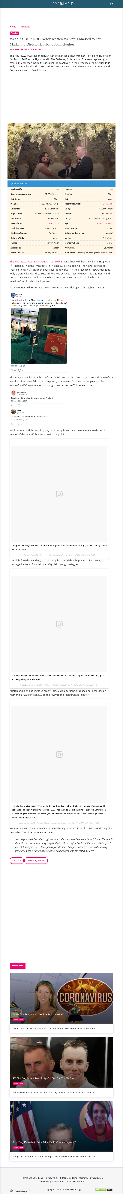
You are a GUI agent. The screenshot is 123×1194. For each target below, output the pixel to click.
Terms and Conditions (32, 1178)
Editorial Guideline (68, 1178)
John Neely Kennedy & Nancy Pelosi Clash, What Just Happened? (44, 1142)
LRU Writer (17, 49)
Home (13, 26)
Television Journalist (36, 860)
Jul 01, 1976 (53, 223)
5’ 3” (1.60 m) (107, 203)
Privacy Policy (51, 1178)
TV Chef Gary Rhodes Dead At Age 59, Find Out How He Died (43, 1078)
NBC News (16, 860)
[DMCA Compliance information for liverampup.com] (104, 1190)
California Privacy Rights (91, 1178)
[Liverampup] (62, 3)
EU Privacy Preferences (52, 1181)
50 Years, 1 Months (104, 223)
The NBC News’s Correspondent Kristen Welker (36, 261)
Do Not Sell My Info (75, 1181)
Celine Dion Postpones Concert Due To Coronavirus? (38, 1014)
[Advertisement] (61, 97)
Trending (25, 26)
